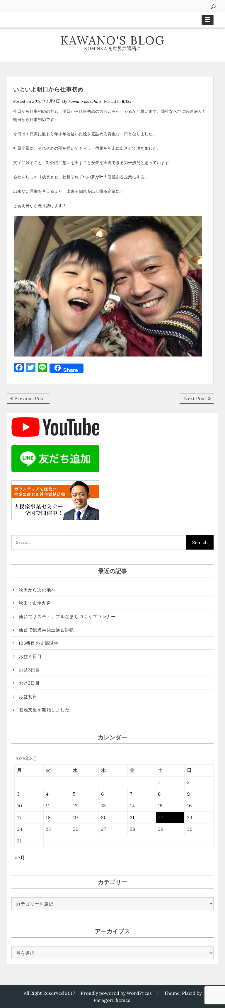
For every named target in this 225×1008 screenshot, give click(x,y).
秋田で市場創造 (35, 603)
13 (103, 806)
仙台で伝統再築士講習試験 (46, 629)
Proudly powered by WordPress (116, 993)
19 (75, 817)
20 (104, 817)
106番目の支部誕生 (39, 643)
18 (48, 817)
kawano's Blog (112, 40)
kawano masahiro (85, 101)
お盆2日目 (29, 683)
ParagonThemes (111, 1000)
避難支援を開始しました (44, 709)
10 (19, 806)
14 (132, 806)
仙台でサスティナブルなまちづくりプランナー (67, 616)
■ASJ (127, 101)
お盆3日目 (29, 670)
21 (132, 817)
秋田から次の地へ (37, 590)
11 (48, 806)
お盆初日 (28, 696)
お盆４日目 (30, 656)
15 (160, 806)
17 (19, 817)
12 (75, 806)
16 (189, 806)
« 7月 (19, 857)
